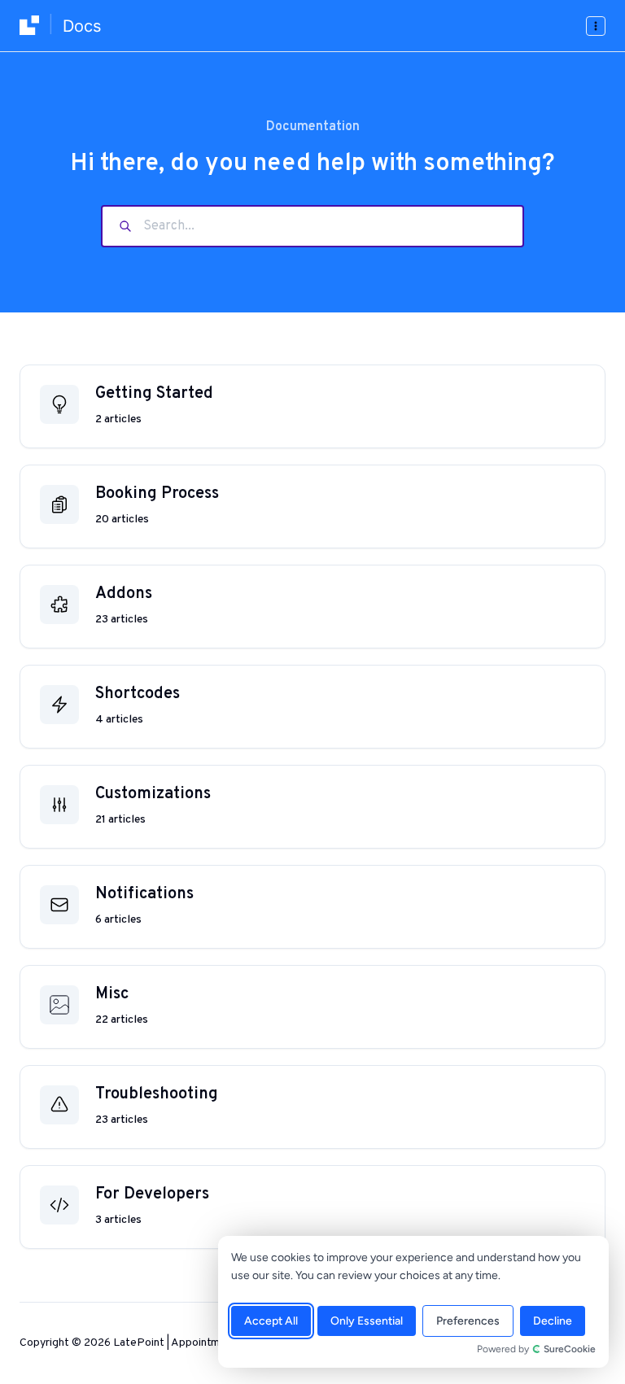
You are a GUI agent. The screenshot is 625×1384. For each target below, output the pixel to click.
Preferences (468, 1321)
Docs (82, 26)
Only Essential (366, 1321)
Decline (552, 1321)
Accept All (271, 1321)
